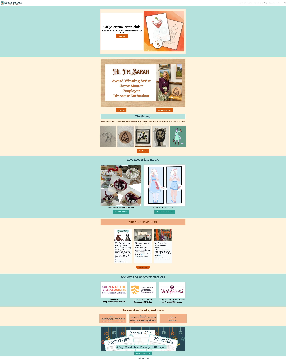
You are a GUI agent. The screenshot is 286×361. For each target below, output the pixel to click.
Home (240, 3)
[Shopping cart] (285, 3)
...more (121, 258)
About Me (272, 3)
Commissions (248, 3)
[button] (123, 246)
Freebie (256, 3)
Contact (279, 3)
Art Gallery (264, 3)
